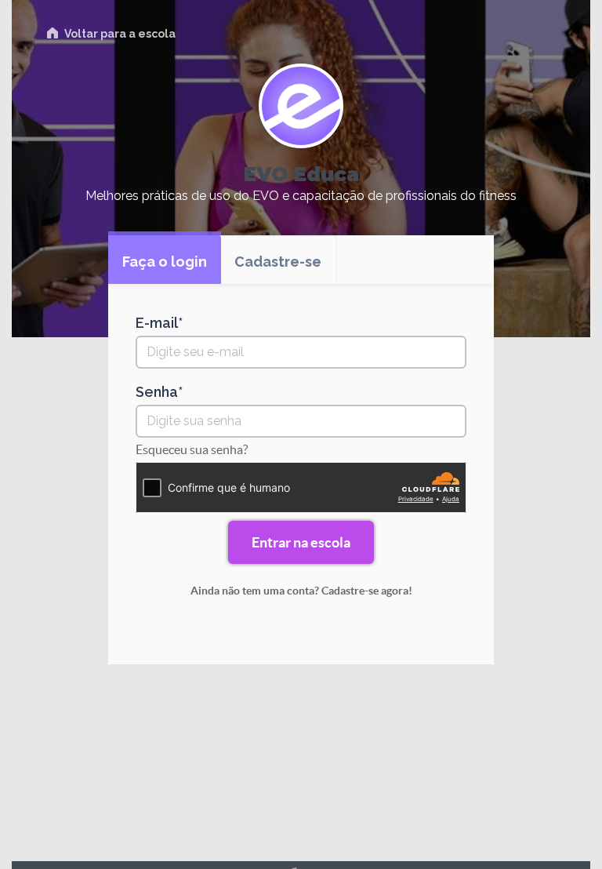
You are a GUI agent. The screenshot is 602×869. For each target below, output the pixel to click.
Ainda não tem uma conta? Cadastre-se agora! (301, 590)
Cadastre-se (277, 261)
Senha (157, 392)
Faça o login (164, 261)
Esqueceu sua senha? (192, 449)
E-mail (157, 323)
